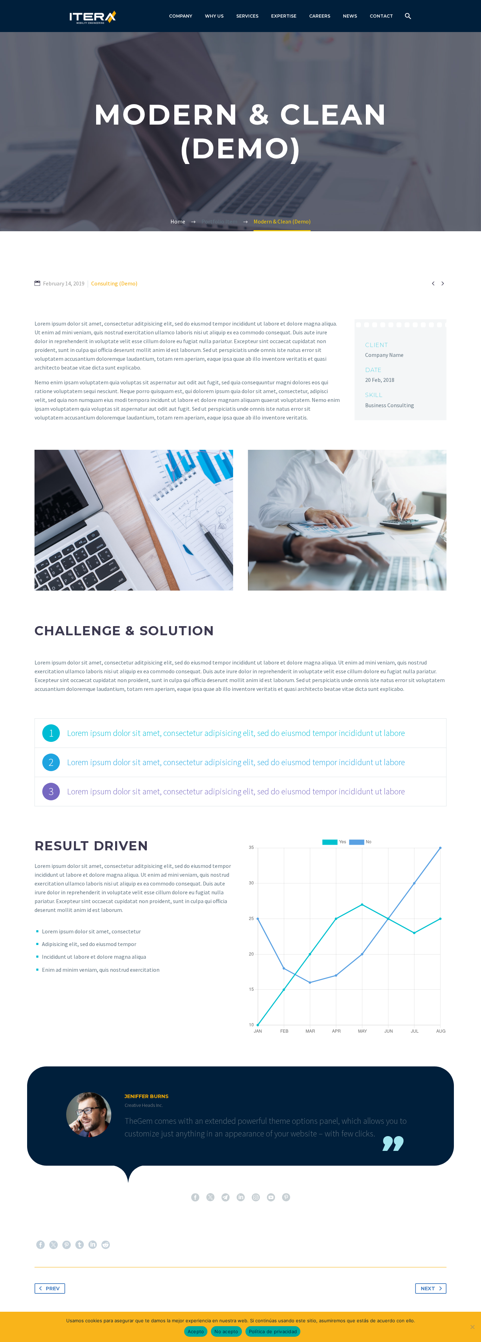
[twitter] (210, 1197)
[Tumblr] (79, 1245)
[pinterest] (286, 1197)
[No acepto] (472, 1326)
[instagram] (256, 1197)
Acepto (196, 1331)
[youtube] (271, 1197)
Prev (53, 1288)
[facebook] (195, 1197)
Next (428, 1288)
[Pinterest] (66, 1245)
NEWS (350, 16)
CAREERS (319, 16)
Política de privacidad (273, 1331)
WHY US (214, 16)
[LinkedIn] (92, 1245)
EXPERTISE (283, 16)
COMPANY (180, 16)
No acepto (226, 1331)
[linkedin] (241, 1197)
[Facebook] (40, 1245)
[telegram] (225, 1197)
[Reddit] (105, 1245)
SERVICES (247, 16)
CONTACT (381, 16)
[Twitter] (53, 1245)
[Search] (407, 16)
